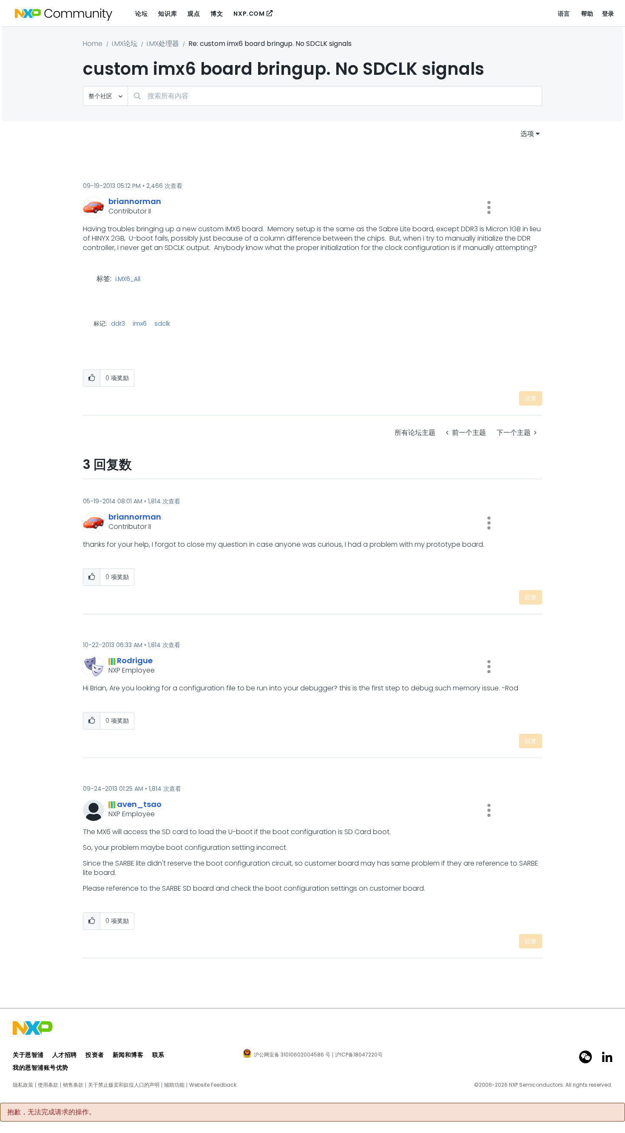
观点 (194, 13)
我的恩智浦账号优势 (40, 1067)
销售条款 (73, 1085)
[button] (489, 207)
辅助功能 (174, 1085)
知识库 (167, 13)
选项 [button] (527, 134)
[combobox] (335, 96)
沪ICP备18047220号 (359, 1054)
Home (92, 43)
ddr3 (118, 323)
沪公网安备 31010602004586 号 (292, 1055)
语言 (564, 13)
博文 (216, 13)
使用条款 (48, 1085)
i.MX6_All (127, 279)
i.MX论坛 (124, 43)
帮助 (587, 13)
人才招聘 (64, 1055)
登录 (608, 13)
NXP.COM (248, 13)
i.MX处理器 (163, 43)
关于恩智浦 (28, 1055)
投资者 (94, 1055)
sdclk (162, 323)
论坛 (141, 13)
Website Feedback (212, 1085)
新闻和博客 (128, 1055)
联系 (158, 1055)
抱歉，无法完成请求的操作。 (51, 1112)
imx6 (140, 323)
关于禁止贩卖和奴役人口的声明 (123, 1085)
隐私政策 (23, 1085)
